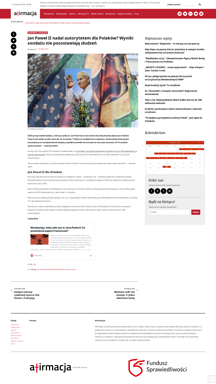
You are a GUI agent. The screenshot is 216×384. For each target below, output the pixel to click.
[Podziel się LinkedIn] (13, 47)
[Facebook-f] (151, 191)
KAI (34, 264)
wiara (74, 269)
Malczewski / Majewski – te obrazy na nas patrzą (172, 43)
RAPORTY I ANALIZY (37, 33)
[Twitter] (185, 14)
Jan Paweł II (41, 269)
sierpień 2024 (175, 143)
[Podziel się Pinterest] (13, 53)
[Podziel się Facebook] (13, 34)
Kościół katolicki (52, 269)
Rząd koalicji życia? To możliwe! (162, 85)
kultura (61, 269)
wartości (68, 269)
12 (159, 158)
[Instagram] (190, 14)
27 (167, 167)
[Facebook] (180, 14)
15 (183, 158)
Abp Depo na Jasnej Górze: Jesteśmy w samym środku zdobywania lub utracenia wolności (175, 51)
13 (167, 158)
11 (150, 158)
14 (175, 158)
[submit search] (199, 4)
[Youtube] (196, 14)
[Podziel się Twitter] (13, 40)
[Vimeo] (201, 14)
